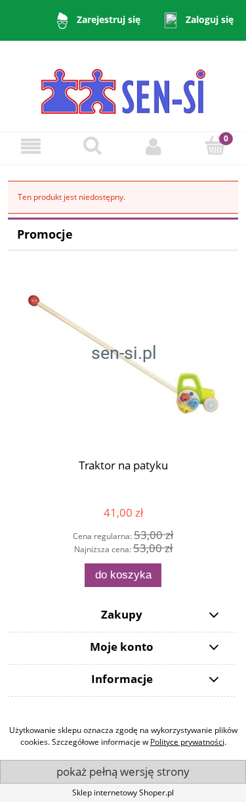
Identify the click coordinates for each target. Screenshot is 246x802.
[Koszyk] (215, 145)
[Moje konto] (154, 146)
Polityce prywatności (187, 741)
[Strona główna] (123, 85)
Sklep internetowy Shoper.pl (123, 792)
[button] (31, 146)
